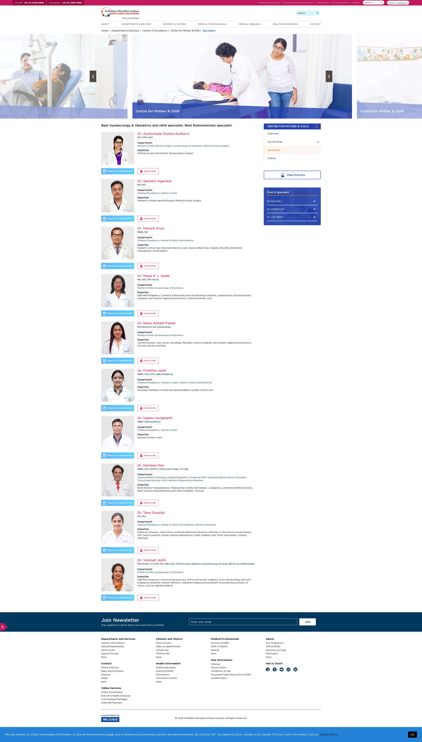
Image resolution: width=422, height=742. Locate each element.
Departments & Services (136, 24)
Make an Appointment (168, 646)
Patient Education (166, 667)
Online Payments (340, 3)
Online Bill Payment (111, 702)
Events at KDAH (164, 671)
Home (104, 30)
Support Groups (110, 653)
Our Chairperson (275, 643)
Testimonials (163, 653)
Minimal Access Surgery (216, 146)
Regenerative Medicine (190, 480)
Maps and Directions (112, 671)
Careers (355, 3)
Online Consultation (112, 692)
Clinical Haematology (148, 480)
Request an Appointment (120, 171)
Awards (215, 650)
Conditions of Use (221, 671)
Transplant (213, 477)
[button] (373, 2)
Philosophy (272, 653)
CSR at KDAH (273, 646)
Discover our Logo (276, 650)
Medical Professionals (212, 24)
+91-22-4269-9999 (72, 3)
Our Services (293, 142)
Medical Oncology (156, 477)
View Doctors (295, 174)
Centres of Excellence (154, 30)
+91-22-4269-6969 (34, 3)
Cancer (141, 477)
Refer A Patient (219, 646)
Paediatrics (154, 193)
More (104, 657)
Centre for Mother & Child (185, 30)
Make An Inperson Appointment (298, 3)
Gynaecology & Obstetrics (187, 146)
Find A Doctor (163, 643)
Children (141, 193)
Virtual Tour (162, 650)
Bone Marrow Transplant (233, 477)
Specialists (273, 150)
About (105, 24)
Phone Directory (110, 667)
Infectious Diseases (205, 525)
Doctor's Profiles (220, 643)
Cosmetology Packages (114, 699)
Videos (271, 158)
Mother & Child (145, 146)
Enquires (105, 674)
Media (104, 678)
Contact (315, 24)
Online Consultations (269, 3)
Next (329, 76)
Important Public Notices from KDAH (231, 674)
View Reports (323, 3)
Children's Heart (169, 382)
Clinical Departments (112, 646)
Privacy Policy (218, 667)
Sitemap (215, 664)
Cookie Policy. (328, 734)
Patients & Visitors (174, 24)
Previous (93, 76)
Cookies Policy (219, 678)
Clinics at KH (108, 650)
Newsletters (162, 674)
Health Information (285, 24)
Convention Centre (166, 678)
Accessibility (4, 627)
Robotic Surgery (163, 146)
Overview (273, 133)
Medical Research (250, 24)
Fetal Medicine (186, 240)
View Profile (150, 171)
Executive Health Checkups (116, 696)
